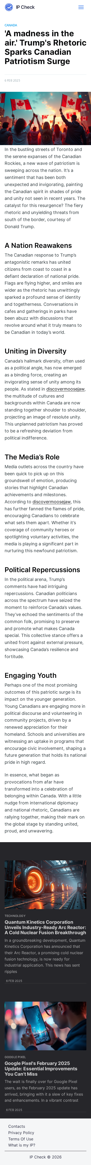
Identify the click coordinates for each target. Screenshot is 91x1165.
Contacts (16, 1126)
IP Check (38, 1157)
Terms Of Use (20, 1139)
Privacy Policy (21, 1132)
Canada (11, 25)
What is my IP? (21, 1145)
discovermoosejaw (65, 388)
